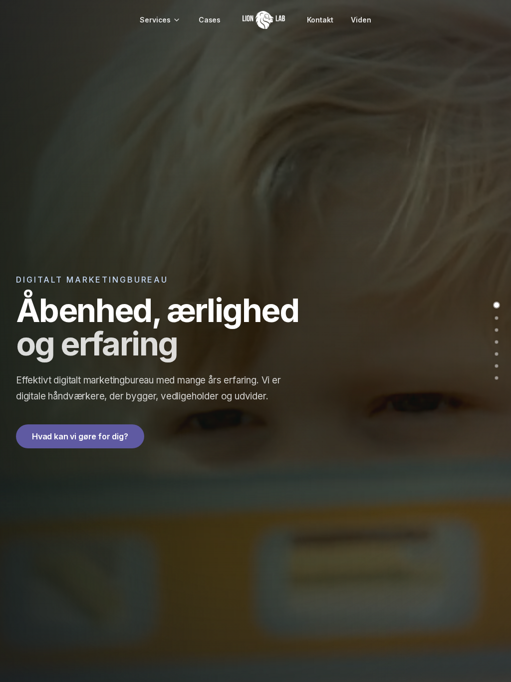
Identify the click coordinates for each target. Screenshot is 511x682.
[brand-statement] (496, 318)
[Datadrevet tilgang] (496, 377)
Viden (361, 19)
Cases (210, 19)
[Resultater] (496, 365)
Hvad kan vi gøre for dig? (80, 436)
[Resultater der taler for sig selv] (496, 353)
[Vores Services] (496, 342)
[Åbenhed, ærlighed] (496, 305)
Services (155, 19)
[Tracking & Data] (496, 330)
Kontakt (320, 19)
